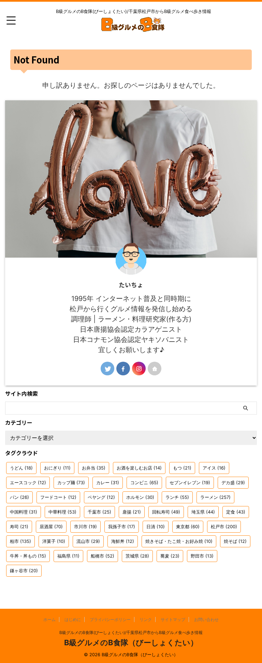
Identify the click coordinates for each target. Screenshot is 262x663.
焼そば (235, 541)
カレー (107, 482)
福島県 (68, 556)
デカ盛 (233, 482)
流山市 (88, 541)
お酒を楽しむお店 (139, 468)
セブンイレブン (190, 482)
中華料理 (62, 512)
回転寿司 (166, 512)
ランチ (177, 497)
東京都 (188, 526)
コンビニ (144, 482)
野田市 (202, 556)
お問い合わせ (206, 619)
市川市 (85, 526)
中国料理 (23, 512)
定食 (235, 512)
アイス (214, 468)
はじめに (72, 619)
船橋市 (102, 556)
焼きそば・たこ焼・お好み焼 (179, 541)
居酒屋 (51, 526)
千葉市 (99, 512)
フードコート (58, 497)
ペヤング (101, 497)
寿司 (19, 526)
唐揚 (131, 512)
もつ (182, 468)
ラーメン (215, 497)
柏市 (20, 541)
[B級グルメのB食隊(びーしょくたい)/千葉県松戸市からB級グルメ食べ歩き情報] (133, 27)
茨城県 (137, 556)
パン (19, 497)
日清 (155, 526)
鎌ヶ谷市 (24, 570)
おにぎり (57, 468)
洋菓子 (53, 541)
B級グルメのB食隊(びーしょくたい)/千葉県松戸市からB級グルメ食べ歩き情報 (131, 632)
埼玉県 (203, 512)
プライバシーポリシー (110, 619)
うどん (21, 468)
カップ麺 (71, 482)
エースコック (28, 482)
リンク (146, 619)
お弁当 (93, 468)
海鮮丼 (122, 541)
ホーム (49, 619)
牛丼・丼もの (28, 556)
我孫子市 (121, 526)
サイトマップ (173, 619)
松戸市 (224, 526)
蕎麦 (169, 556)
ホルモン (140, 497)
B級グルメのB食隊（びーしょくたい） (131, 642)
